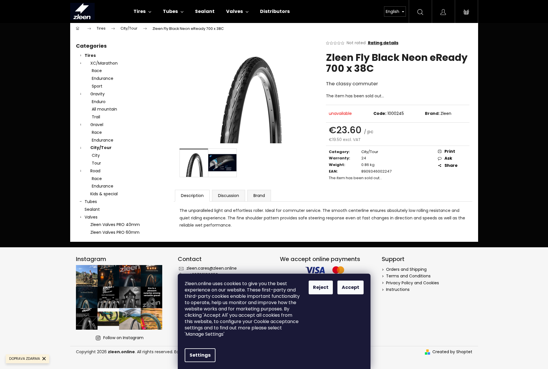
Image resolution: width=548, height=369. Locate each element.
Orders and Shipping (406, 269)
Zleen (445, 113)
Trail (96, 117)
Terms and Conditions (408, 276)
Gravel (96, 124)
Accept (350, 287)
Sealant (92, 209)
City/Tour (101, 147)
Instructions (398, 289)
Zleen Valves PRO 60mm (115, 232)
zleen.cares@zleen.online (211, 268)
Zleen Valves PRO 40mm (115, 224)
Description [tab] (192, 195)
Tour (96, 163)
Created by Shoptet (452, 352)
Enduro (99, 102)
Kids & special (104, 194)
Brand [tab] (259, 195)
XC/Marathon (104, 63)
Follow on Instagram (123, 338)
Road (95, 171)
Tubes (91, 201)
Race (97, 71)
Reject (321, 287)
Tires (90, 55)
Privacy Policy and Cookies (412, 283)
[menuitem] (142, 11)
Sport (97, 86)
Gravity (97, 94)
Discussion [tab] (228, 195)
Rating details (383, 43)
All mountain (104, 109)
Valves (91, 217)
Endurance (102, 78)
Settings (200, 355)
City (96, 155)
